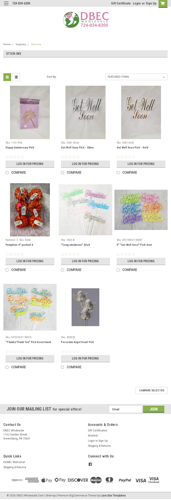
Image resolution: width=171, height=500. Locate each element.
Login (137, 3)
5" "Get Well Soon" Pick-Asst (134, 244)
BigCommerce (78, 495)
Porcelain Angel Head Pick (77, 342)
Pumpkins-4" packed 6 (19, 244)
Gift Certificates (97, 430)
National (10, 240)
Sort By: (52, 76)
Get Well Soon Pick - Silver (77, 147)
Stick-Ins (36, 44)
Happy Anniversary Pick (20, 147)
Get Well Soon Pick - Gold (132, 147)
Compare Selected (151, 390)
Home (7, 44)
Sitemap (51, 495)
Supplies (21, 44)
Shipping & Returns (99, 445)
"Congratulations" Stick (75, 244)
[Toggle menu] (6, 6)
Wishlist (93, 435)
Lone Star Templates (113, 495)
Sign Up (151, 3)
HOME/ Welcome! (14, 462)
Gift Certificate (121, 3)
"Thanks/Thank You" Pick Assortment (28, 342)
